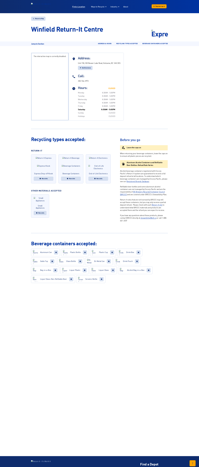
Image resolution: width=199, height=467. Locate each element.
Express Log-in (160, 6)
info (56, 252)
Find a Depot (149, 464)
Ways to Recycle (97, 7)
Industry (113, 7)
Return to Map (39, 18)
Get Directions (86, 68)
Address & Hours (105, 43)
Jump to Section (37, 44)
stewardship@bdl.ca (148, 218)
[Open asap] (192, 463)
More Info (45, 178)
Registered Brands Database (137, 182)
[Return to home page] (41, 6)
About (125, 7)
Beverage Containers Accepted (155, 43)
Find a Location (78, 7)
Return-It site (157, 205)
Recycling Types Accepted (127, 43)
